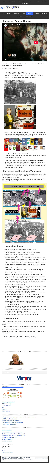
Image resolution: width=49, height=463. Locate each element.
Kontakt (37, 13)
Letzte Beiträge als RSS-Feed (8, 401)
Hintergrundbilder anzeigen (7, 452)
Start (3, 13)
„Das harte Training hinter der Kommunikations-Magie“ (13, 433)
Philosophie (44, 13)
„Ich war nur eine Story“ (7, 430)
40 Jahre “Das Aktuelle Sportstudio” (9, 437)
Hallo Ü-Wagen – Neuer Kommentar (9, 418)
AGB (3, 407)
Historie (4, 1)
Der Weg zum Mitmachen (7, 439)
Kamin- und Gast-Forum (12, 1)
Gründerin (29, 13)
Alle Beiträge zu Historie (7, 441)
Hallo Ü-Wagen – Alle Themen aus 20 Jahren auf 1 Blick (13, 435)
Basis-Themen (20, 16)
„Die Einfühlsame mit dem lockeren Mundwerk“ (12, 431)
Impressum (4, 409)
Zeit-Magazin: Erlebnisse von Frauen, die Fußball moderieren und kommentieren (18, 416)
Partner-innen (28, 1)
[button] (20, 92)
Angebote (16, 13)
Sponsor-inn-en (21, 1)
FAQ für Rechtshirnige (6, 403)
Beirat (23, 13)
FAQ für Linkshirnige (6, 405)
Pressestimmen (36, 1)
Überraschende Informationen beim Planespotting (12, 422)
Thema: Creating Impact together (9, 424)
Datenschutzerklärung (6, 411)
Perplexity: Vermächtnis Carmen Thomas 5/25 (11, 420)
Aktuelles (9, 13)
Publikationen (44, 1)
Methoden (29, 16)
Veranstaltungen (24, 3)
